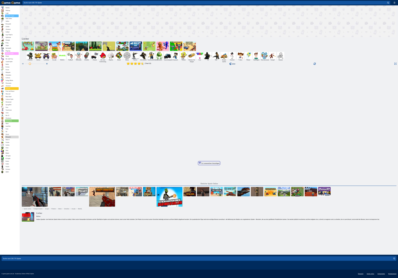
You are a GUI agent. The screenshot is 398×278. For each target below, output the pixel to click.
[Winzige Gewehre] (257, 191)
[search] (388, 3)
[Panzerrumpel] (270, 191)
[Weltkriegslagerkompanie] (189, 46)
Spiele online (27, 209)
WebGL (80, 209)
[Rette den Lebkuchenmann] (163, 46)
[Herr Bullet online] (136, 191)
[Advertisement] (115, 21)
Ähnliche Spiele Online (209, 184)
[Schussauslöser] (216, 191)
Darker (233, 64)
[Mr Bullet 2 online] (136, 46)
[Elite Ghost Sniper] (122, 191)
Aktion (60, 209)
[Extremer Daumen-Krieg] (55, 46)
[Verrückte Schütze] (102, 197)
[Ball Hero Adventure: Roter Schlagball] (95, 46)
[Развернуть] (395, 64)
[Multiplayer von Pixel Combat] (109, 46)
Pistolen (53, 209)
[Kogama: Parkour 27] (324, 191)
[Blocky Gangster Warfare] (55, 191)
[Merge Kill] (149, 46)
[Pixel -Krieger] (68, 46)
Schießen (66, 209)
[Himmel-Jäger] (41, 46)
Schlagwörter (381, 274)
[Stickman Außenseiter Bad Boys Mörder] (169, 197)
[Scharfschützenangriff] (203, 191)
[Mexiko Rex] (243, 191)
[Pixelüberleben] (82, 46)
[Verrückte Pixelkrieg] (149, 191)
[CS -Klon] (189, 191)
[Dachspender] (82, 191)
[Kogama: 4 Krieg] (311, 191)
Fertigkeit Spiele (38, 209)
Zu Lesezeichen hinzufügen (210, 163)
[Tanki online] (230, 191)
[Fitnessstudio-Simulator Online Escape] (176, 46)
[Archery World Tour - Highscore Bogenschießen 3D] (284, 191)
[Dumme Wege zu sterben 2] (28, 46)
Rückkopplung (392, 274)
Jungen (47, 209)
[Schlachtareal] (35, 197)
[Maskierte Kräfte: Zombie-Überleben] (68, 191)
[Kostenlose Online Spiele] (11, 3)
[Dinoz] (122, 46)
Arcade (73, 209)
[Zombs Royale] (297, 191)
